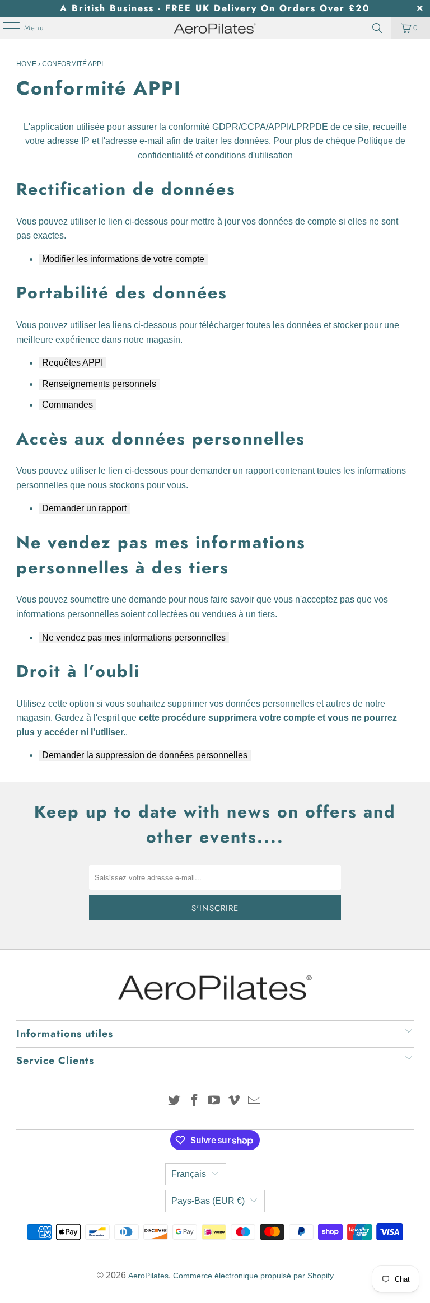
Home (26, 64)
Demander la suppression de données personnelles (144, 755)
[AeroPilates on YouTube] (214, 1101)
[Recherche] (377, 28)
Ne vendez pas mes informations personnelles (134, 637)
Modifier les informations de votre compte (123, 259)
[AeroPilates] (215, 28)
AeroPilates (148, 1275)
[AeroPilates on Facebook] (194, 1101)
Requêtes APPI (72, 362)
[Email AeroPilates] (254, 1101)
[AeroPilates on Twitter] (174, 1101)
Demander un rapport (84, 508)
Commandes (67, 404)
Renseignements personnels (99, 384)
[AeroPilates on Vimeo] (234, 1101)
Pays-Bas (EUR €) (208, 1201)
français (188, 1174)
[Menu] (5, 28)
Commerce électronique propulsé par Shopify (253, 1275)
